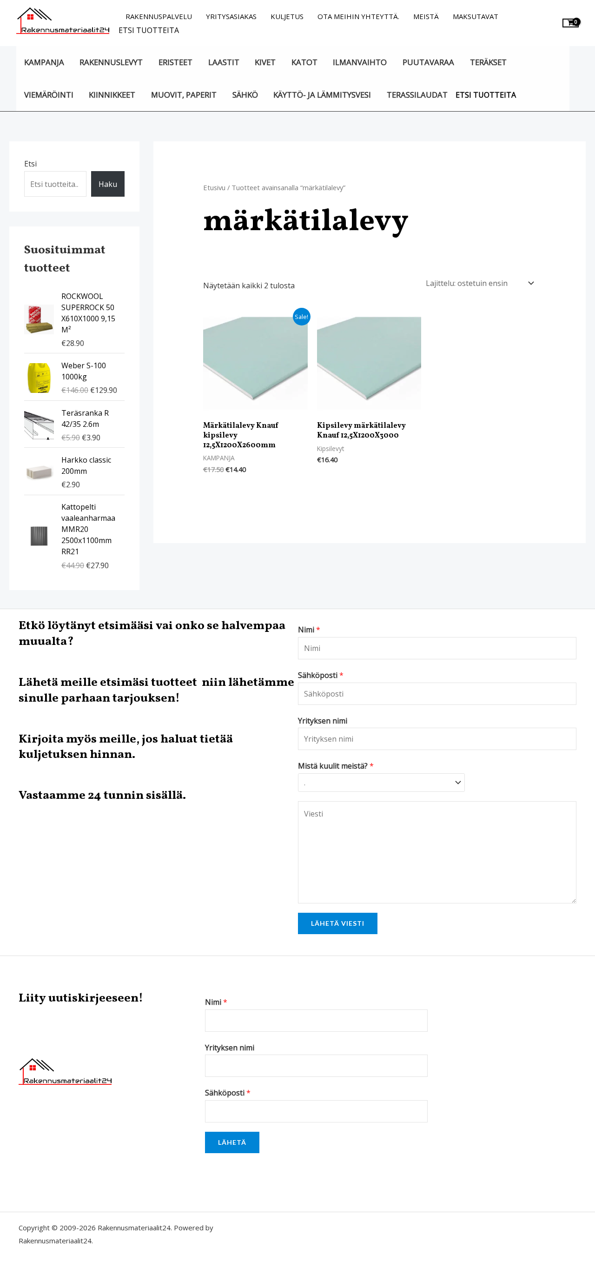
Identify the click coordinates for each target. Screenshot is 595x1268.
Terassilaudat (417, 94)
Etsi (30, 164)
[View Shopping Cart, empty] (570, 23)
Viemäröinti (48, 94)
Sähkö (245, 94)
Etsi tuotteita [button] (149, 30)
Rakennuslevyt (111, 62)
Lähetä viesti (337, 923)
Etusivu (214, 187)
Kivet (265, 62)
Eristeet (175, 62)
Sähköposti (321, 675)
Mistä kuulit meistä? (336, 766)
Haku (108, 184)
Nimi (309, 629)
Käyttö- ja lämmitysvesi (322, 94)
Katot (304, 62)
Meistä (426, 16)
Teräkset (488, 62)
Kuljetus (287, 16)
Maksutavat (475, 16)
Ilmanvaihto (360, 62)
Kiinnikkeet (112, 94)
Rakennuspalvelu (159, 16)
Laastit (223, 62)
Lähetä (232, 1142)
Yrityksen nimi (322, 721)
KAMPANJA (44, 62)
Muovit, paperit (184, 94)
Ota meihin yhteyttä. (358, 16)
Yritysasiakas (231, 16)
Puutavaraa (428, 62)
